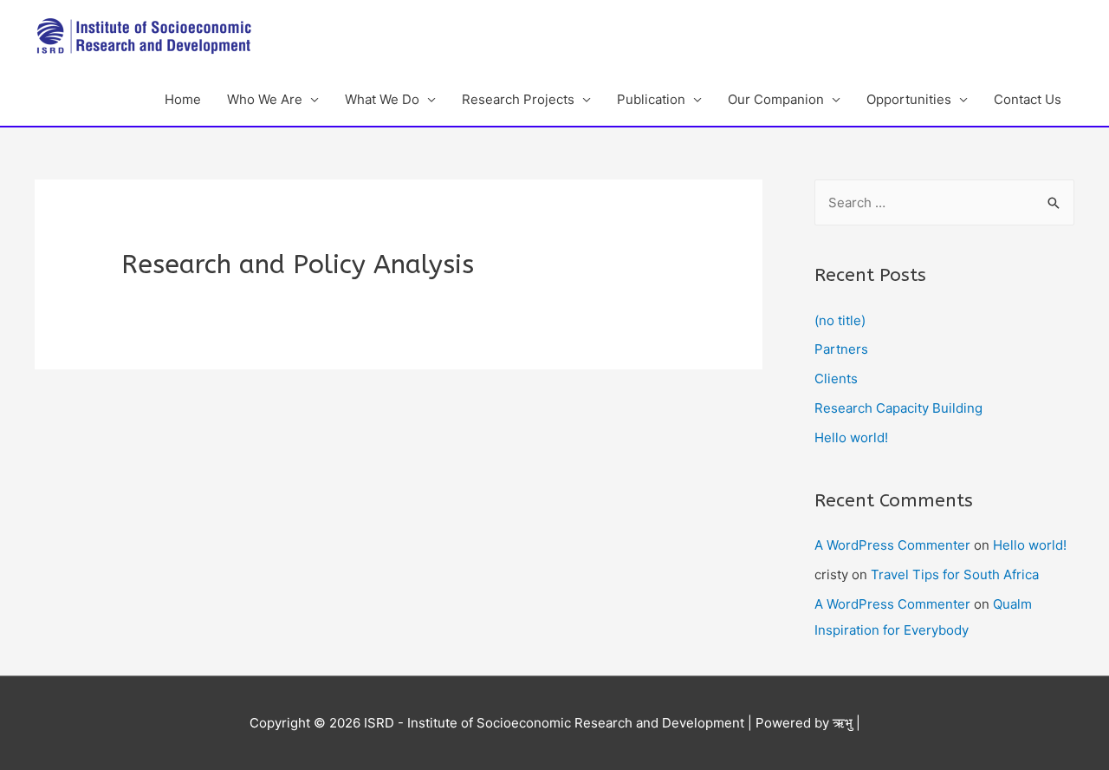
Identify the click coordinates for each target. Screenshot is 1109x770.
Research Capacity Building (898, 408)
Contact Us (1027, 99)
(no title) (840, 320)
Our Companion (776, 99)
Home (183, 99)
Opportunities (908, 99)
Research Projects (518, 99)
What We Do (382, 99)
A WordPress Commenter (892, 545)
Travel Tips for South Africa (955, 574)
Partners (841, 349)
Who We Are (264, 99)
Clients (836, 378)
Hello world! (851, 437)
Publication (651, 99)
